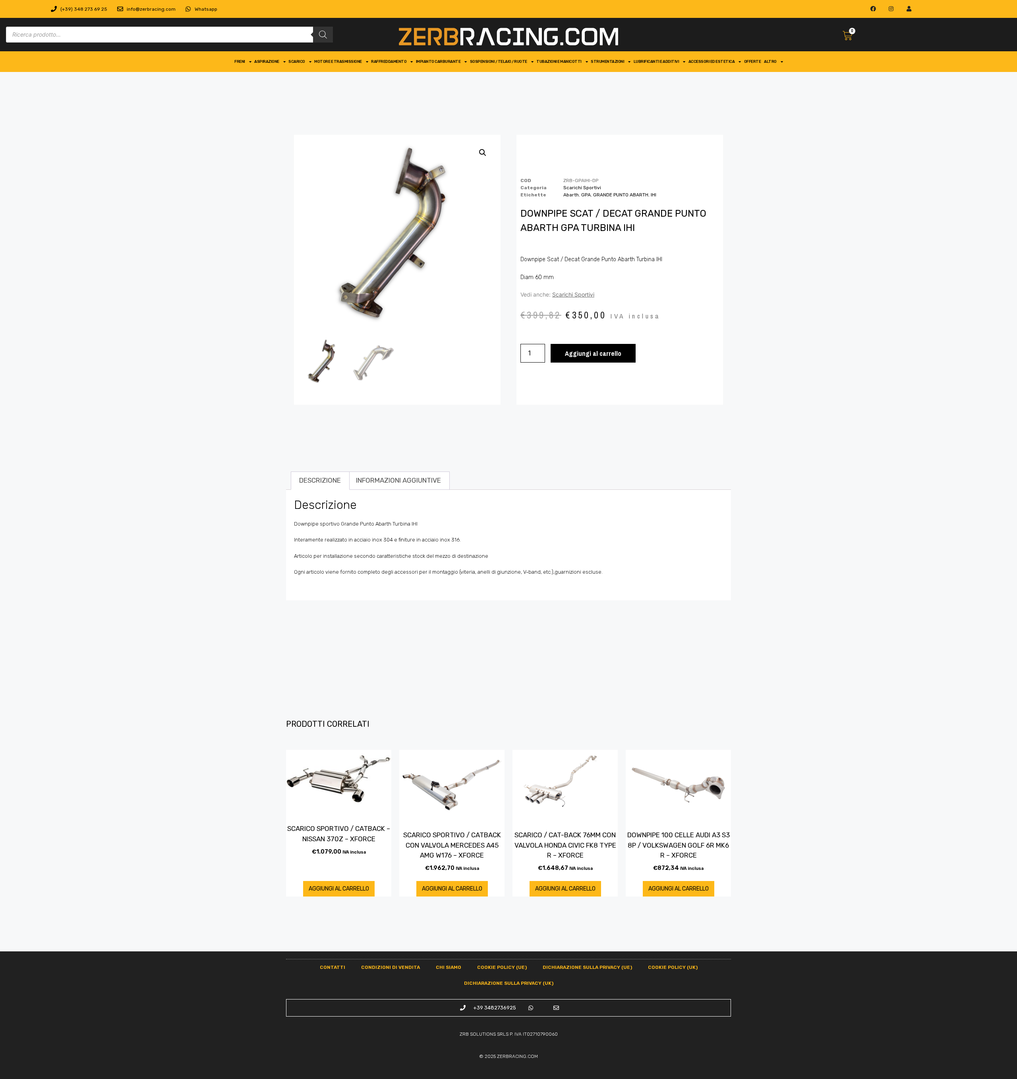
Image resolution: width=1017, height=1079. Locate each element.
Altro (770, 61)
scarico (296, 61)
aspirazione (266, 61)
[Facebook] (873, 9)
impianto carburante (438, 61)
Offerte (752, 61)
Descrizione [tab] (320, 480)
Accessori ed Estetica (711, 61)
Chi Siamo (448, 967)
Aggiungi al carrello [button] (339, 888)
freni (239, 61)
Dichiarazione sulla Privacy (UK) (508, 983)
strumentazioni (607, 61)
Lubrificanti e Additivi (656, 61)
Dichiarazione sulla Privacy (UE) (587, 967)
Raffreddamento (388, 61)
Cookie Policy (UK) (673, 967)
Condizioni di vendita (390, 967)
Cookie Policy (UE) (502, 967)
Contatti (332, 967)
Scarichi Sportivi (582, 187)
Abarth (571, 195)
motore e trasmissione (338, 61)
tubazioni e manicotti (559, 61)
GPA (586, 195)
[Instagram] (891, 9)
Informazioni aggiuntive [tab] (398, 480)
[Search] (323, 35)
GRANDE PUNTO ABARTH (620, 195)
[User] (909, 9)
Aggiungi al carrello (593, 353)
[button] (483, 153)
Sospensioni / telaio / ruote (498, 61)
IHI (653, 195)
